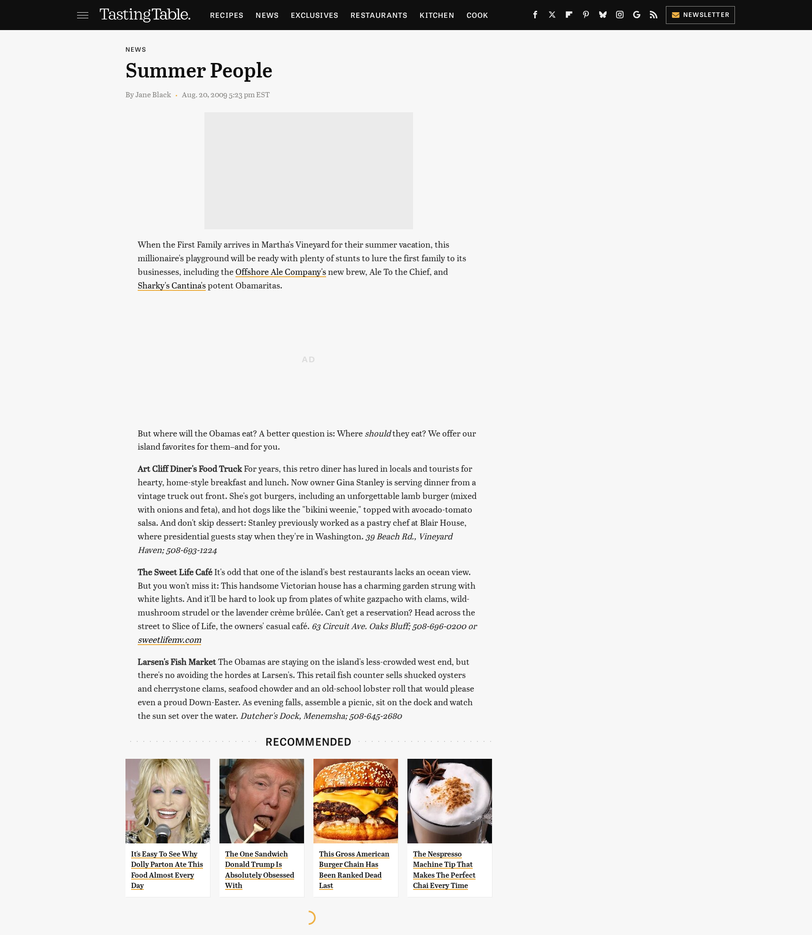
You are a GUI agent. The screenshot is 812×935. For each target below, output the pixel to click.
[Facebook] (535, 16)
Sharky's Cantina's (172, 285)
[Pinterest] (586, 16)
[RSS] (653, 16)
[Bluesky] (603, 16)
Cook (478, 14)
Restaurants (379, 14)
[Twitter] (552, 16)
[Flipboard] (569, 16)
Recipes (226, 14)
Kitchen (437, 14)
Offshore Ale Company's (280, 271)
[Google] (636, 16)
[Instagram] (620, 16)
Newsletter (706, 14)
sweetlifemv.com (169, 639)
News (267, 14)
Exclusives (314, 14)
